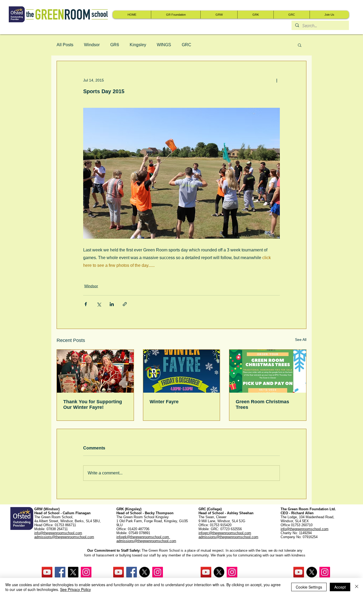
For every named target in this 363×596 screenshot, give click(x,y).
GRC (186, 44)
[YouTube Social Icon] (47, 572)
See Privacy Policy (75, 589)
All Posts (65, 44)
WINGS (164, 44)
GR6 (114, 44)
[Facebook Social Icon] (60, 572)
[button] (299, 45)
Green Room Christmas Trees (262, 404)
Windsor (92, 44)
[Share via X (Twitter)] (98, 304)
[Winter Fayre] (181, 371)
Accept (340, 587)
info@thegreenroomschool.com (304, 529)
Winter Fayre (164, 401)
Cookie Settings (309, 587)
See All (300, 339)
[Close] (356, 587)
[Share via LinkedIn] (111, 304)
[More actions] (276, 80)
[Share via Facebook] (85, 304)
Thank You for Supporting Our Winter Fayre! (92, 404)
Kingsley (138, 44)
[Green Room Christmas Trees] (267, 371)
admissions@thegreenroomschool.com (146, 541)
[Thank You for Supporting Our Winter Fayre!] (95, 371)
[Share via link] (124, 304)
